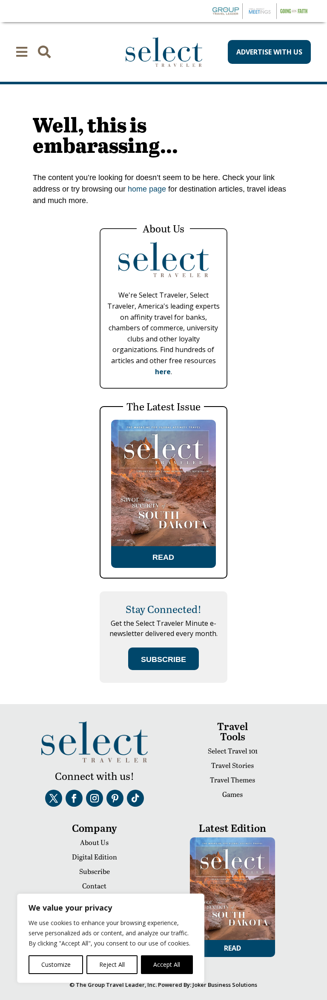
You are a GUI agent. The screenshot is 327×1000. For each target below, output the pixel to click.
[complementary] (110, 938)
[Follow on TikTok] (135, 798)
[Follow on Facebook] (74, 798)
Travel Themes (232, 779)
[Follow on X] (53, 798)
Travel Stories (232, 765)
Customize (56, 964)
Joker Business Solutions (224, 985)
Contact (94, 885)
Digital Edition (94, 856)
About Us (94, 842)
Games (232, 794)
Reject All (112, 964)
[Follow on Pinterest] (114, 798)
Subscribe (94, 871)
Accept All (166, 964)
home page (146, 189)
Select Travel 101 (233, 750)
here (163, 371)
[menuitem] (21, 52)
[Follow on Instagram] (94, 798)
